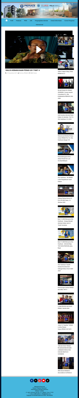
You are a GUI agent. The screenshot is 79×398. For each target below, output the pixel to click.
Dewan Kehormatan (56, 20)
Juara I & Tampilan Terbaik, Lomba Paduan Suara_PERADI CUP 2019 (65, 327)
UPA (31, 20)
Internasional (39, 24)
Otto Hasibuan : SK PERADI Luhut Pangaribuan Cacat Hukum (65, 179)
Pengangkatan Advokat (41, 20)
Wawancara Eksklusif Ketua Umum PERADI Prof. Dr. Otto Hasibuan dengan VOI (65, 138)
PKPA (25, 20)
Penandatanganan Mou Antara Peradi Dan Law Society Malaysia (64, 158)
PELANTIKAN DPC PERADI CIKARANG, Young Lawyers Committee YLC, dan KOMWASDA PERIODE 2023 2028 (65, 94)
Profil (11, 20)
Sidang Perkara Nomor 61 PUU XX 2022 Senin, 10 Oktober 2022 (65, 200)
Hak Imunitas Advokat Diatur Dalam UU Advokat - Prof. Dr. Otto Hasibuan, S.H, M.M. (66, 117)
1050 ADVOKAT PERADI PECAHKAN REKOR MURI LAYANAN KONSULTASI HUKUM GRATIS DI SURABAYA (64, 350)
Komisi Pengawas (69, 20)
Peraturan (18, 20)
